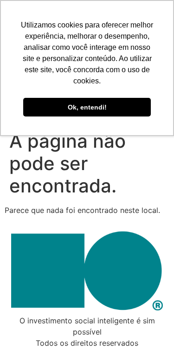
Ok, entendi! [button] (87, 107)
